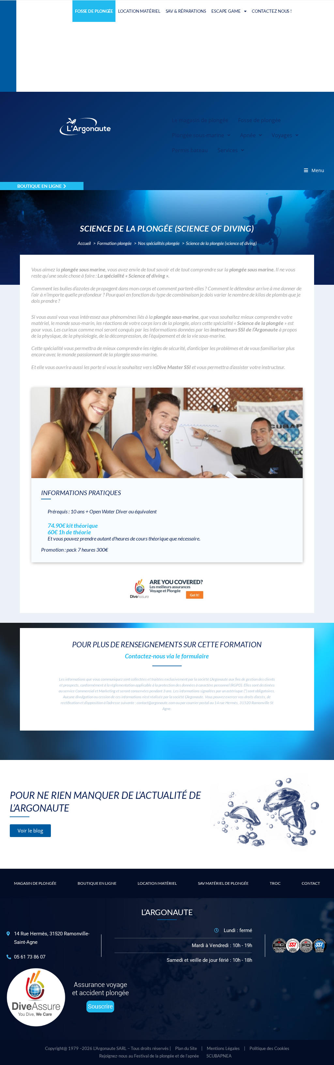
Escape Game (226, 11)
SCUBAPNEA (219, 1055)
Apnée (248, 135)
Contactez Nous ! (272, 11)
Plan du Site (186, 1048)
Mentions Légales (223, 1048)
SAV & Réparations (186, 11)
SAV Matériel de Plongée (223, 883)
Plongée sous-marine (198, 135)
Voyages (282, 135)
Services (228, 150)
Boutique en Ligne (97, 883)
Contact (311, 883)
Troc (275, 883)
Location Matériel (139, 11)
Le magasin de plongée (200, 120)
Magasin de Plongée (35, 883)
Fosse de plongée (94, 11)
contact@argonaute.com (156, 702)
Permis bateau (190, 150)
